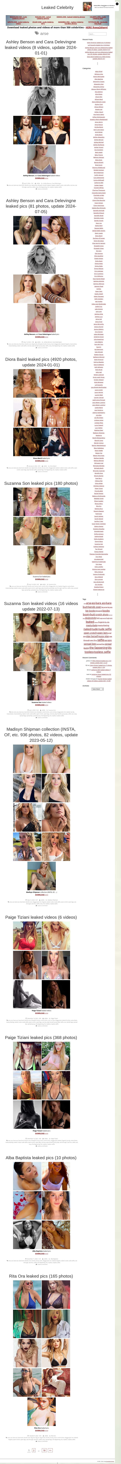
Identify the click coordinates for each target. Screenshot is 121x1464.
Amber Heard (99, 112)
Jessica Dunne (98, 327)
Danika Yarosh (98, 220)
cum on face (53, 712)
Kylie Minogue (98, 382)
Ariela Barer (99, 135)
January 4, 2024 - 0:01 (34, 466)
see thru (29, 187)
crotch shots (45, 586)
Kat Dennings (99, 349)
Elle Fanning (99, 253)
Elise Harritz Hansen (98, 243)
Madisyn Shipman (53, 900)
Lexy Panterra (98, 410)
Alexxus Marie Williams (98, 89)
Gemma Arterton (98, 281)
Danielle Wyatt (98, 215)
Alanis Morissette (98, 76)
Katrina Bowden (99, 362)
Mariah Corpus (99, 443)
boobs (45, 185)
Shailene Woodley (98, 529)
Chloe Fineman (99, 198)
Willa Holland (99, 572)
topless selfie (58, 187)
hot (57, 586)
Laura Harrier (99, 392)
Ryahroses (98, 514)
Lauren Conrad (99, 397)
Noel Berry (98, 478)
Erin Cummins (98, 274)
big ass (37, 1437)
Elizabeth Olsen (99, 248)
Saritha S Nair (98, 521)
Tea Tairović (98, 549)
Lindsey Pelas (99, 423)
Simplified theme (110, 1461)
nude (61, 185)
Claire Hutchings (98, 205)
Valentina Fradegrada (99, 562)
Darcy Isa (99, 223)
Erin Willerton (98, 276)
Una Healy (99, 557)
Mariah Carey (99, 440)
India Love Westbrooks (99, 304)
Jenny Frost (98, 322)
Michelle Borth (98, 468)
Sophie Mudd (99, 536)
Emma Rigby (99, 266)
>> (50, 1450)
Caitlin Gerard (98, 175)
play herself (35, 346)
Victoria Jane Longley (98, 569)
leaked (49, 185)
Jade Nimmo (99, 309)
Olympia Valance (98, 486)
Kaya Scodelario (99, 365)
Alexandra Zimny (98, 87)
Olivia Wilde (99, 483)
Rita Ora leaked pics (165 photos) (41, 1276)
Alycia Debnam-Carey (98, 102)
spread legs (40, 470)
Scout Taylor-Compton (99, 524)
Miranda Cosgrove (99, 471)
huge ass (109, 618)
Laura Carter (99, 390)
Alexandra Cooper (98, 81)
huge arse (102, 618)
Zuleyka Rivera (98, 587)
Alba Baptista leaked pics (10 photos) (41, 1157)
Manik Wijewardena (98, 438)
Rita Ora (53, 1436)
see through (58, 588)
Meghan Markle (99, 458)
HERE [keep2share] (97, 27)
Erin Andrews (99, 271)
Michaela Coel (98, 463)
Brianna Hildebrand (98, 167)
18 (45, 1450)
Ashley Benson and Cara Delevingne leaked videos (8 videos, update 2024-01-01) (41, 47)
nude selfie (67, 185)
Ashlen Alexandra (98, 137)
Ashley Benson (47, 183)
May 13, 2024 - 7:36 (28, 342)
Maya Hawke (99, 450)
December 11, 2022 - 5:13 (34, 1259)
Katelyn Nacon (98, 354)
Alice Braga (98, 94)
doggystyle (57, 344)
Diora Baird (53, 466)
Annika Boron (99, 127)
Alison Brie (98, 97)
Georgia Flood (98, 286)
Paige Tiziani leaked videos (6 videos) (41, 917)
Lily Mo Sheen (98, 418)
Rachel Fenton (98, 493)
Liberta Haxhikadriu (99, 413)
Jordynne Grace (99, 337)
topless (52, 187)
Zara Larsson (99, 579)
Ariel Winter (99, 132)
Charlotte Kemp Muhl (99, 193)
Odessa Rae (98, 481)
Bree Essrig (98, 165)
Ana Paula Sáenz (98, 114)
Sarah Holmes (98, 516)
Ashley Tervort (98, 147)
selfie (33, 187)
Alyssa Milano (98, 107)
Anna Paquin (99, 125)
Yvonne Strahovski (99, 574)
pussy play (42, 346)
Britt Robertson (99, 172)
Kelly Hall (99, 372)
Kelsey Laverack (99, 375)
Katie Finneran (98, 359)
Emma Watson (98, 268)
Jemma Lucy (99, 317)
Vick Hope (99, 564)
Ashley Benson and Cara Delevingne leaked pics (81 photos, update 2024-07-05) (41, 206)
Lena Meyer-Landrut (98, 405)
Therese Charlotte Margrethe (99, 554)
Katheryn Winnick (98, 357)
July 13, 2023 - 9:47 (34, 584)
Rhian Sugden (98, 501)
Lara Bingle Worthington (98, 387)
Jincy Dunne (99, 332)
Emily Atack (98, 261)
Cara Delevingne (56, 183)
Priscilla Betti (99, 491)
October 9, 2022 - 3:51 (35, 1436)
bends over (28, 185)
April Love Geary (99, 130)
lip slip (72, 712)
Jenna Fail (99, 319)
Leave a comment (43, 189)
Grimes (99, 289)
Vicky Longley (99, 567)
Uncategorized (98, 559)
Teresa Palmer (98, 552)
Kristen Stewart (99, 380)
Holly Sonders (98, 299)
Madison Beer (98, 430)
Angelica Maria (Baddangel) (98, 119)
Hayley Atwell (99, 294)
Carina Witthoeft (99, 180)
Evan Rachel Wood (99, 279)
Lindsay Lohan (98, 420)
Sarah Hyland (99, 519)
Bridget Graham (99, 170)
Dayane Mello (98, 228)
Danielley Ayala (99, 218)
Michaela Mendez (98, 466)
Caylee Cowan (98, 185)
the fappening (43, 187)
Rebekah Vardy (99, 498)
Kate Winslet (99, 352)
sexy (37, 187)
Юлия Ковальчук (98, 589)
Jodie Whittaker (99, 334)
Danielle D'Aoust (99, 213)
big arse (33, 1437)
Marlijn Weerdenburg (99, 445)
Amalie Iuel (98, 109)
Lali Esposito (99, 385)
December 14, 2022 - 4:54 (34, 1018)
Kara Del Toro (98, 344)
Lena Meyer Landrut (98, 402)
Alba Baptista (54, 1259)
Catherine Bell (98, 183)
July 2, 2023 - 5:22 (34, 710)
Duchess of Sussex (99, 238)
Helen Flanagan (99, 296)
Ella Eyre (98, 251)
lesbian (96, 622)
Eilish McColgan (99, 241)
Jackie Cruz (98, 306)
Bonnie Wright (98, 162)
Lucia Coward (99, 425)
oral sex (72, 185)
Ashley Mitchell (99, 142)
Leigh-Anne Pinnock (99, 400)
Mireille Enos (99, 473)
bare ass (16, 185)
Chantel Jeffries (99, 188)
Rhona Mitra (99, 504)
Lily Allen (99, 415)
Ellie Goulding (98, 256)
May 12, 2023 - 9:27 (32, 900)
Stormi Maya (99, 541)
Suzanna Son (52, 584)
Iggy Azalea (98, 301)
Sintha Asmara (98, 534)
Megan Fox (98, 453)
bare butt (21, 185)
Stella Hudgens (99, 539)
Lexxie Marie (99, 407)
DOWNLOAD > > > (41, 178)
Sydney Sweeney (98, 546)
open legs (23, 470)
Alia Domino (99, 92)
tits (48, 187)
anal (12, 712)
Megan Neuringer (98, 455)
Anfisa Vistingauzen (99, 117)
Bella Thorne (99, 155)
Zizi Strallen (98, 584)
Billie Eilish (98, 160)
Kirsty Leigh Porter (99, 377)
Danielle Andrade (98, 210)
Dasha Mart (98, 226)
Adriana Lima (99, 74)
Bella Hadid (98, 152)
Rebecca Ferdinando (98, 496)
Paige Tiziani (54, 1018)
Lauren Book (99, 395)
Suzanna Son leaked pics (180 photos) (41, 483)
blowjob (40, 185)
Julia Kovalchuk (99, 339)
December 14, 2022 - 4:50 (34, 1138)
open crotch (31, 588)
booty (49, 344)
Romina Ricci (99, 509)
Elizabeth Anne (99, 246)
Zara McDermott (99, 582)
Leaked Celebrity (57, 7)
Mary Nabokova (99, 448)
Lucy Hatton (98, 428)
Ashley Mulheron (98, 145)
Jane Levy (99, 311)
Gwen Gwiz (98, 291)
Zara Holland (99, 577)
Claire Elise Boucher (98, 200)
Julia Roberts (99, 342)
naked (57, 185)
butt (52, 344)
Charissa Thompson (98, 190)
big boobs (34, 185)
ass (12, 185)
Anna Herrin (99, 122)
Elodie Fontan (98, 258)
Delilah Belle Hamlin (98, 231)
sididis (38, 183)
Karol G (98, 347)
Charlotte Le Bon (98, 195)
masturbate (73, 344)
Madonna (99, 435)
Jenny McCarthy (99, 324)
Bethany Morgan (98, 157)
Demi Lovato (99, 233)
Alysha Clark (99, 104)
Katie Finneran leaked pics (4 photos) (98, 43)
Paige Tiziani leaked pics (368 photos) (41, 1037)
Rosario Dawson (99, 511)
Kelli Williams (99, 367)
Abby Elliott (98, 71)
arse (9, 185)
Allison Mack (99, 99)
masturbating (12, 346)
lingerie (53, 185)
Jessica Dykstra (98, 329)
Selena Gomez (98, 526)
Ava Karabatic (98, 150)
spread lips (27, 590)
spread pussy (35, 590)
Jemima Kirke (99, 314)
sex (73, 714)
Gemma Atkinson (98, 284)
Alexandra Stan (99, 84)
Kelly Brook (98, 370)
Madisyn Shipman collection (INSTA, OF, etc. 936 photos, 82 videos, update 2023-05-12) (41, 735)
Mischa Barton (98, 476)
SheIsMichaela (98, 531)
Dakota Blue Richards (98, 208)
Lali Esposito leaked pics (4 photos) (99, 45)
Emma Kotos (99, 263)
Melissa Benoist (99, 460)
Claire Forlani (99, 203)
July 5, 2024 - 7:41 (28, 183)
